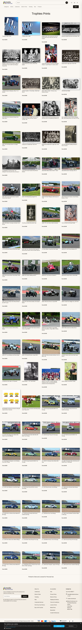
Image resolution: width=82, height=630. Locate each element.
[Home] (8, 2)
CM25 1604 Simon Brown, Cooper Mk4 (49, 301)
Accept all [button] (59, 626)
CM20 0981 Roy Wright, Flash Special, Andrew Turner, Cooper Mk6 (31, 328)
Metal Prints (53, 607)
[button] (28, 628)
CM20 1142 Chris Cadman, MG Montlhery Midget (10, 328)
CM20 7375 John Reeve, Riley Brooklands (50, 223)
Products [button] (40, 6)
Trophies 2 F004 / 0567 (6, 36)
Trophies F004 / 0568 (26, 36)
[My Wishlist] (71, 2)
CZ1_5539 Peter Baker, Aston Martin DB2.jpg (11, 539)
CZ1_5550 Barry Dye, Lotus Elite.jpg (49, 513)
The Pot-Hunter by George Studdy (68, 223)
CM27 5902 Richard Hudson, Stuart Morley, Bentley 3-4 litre (70, 197)
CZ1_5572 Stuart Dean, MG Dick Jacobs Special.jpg (30, 488)
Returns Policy (53, 597)
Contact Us (68, 589)
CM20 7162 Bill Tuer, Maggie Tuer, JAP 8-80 (70, 301)
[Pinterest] (73, 621)
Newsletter (52, 610)
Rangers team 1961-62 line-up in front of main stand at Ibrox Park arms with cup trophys (50, 37)
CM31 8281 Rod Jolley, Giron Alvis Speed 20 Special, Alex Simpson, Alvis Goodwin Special (31, 250)
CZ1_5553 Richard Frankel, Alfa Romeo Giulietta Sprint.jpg (29, 514)
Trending (30, 6)
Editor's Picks (24, 6)
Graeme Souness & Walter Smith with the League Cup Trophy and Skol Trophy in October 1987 (30, 118)
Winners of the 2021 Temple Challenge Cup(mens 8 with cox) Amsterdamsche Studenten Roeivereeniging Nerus (49, 382)
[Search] (66, 2)
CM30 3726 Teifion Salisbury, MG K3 (29, 275)
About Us (37, 589)
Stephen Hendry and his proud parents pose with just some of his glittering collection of (50, 118)
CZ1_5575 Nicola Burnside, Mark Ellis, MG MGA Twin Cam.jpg (30, 435)
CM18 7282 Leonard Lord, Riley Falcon (69, 327)
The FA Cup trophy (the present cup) (29, 223)
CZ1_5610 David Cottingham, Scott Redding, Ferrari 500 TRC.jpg (11, 462)
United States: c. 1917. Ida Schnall (28, 381)
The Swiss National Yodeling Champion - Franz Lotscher (69, 145)
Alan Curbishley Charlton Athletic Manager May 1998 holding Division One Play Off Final (70, 118)
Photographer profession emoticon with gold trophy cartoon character (11, 409)
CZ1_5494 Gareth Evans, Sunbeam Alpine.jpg (70, 564)
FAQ (51, 591)
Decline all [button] (71, 626)
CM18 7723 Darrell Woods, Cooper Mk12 (30, 355)
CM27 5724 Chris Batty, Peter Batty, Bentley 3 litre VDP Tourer (11, 302)
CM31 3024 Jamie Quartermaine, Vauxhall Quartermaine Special (10, 197)
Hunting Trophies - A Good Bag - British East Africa (30, 91)
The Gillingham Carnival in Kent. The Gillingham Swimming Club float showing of (10, 171)
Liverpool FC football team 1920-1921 (29, 144)
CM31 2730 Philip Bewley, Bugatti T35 (29, 196)
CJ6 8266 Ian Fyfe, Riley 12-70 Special (9, 381)
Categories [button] (6, 6)
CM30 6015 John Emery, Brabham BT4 (69, 249)
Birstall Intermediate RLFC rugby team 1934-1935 (50, 145)
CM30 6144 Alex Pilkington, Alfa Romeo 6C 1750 (50, 197)
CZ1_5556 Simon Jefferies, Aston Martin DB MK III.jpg (11, 514)
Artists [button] (11, 6)
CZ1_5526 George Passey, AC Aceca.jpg (69, 539)
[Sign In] (77, 2)
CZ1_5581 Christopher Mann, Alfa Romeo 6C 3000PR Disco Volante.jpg (70, 462)
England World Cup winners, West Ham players (29, 64)
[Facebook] (70, 621)
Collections (17, 6)
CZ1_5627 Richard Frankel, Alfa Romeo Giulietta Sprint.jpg (69, 409)
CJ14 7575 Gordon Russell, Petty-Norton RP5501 (30, 171)
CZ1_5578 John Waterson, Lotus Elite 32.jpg (10, 487)
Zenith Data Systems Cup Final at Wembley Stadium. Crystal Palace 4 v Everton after (50, 64)
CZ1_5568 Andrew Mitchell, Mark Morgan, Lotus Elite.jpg (70, 488)
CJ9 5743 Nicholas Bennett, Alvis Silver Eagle (11, 249)
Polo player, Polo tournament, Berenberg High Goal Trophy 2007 (31, 409)
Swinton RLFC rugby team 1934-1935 (69, 63)
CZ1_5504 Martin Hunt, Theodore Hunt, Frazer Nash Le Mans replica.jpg (31, 565)
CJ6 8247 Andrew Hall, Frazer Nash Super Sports (70, 356)
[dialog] (41, 626)
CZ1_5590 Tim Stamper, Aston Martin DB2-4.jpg (50, 462)
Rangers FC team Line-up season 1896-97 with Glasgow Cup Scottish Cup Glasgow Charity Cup (10, 64)
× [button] (80, 623)
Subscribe (25, 596)
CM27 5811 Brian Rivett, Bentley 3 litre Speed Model (31, 302)
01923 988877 (70, 591)
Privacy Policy (53, 594)
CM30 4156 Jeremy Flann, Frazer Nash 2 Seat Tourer (11, 276)
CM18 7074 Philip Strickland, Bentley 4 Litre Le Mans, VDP (51, 356)
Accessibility (53, 589)
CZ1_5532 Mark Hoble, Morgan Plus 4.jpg (30, 539)
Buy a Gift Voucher (39, 607)
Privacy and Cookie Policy (10, 627)
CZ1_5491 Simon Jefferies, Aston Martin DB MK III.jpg (11, 565)
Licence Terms (53, 604)
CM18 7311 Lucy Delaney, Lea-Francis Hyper (10, 355)
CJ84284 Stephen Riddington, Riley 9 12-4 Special (10, 91)
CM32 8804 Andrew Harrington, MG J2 (69, 170)
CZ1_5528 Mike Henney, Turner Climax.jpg (50, 539)
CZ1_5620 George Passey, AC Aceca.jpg (50, 434)
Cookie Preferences (54, 612)
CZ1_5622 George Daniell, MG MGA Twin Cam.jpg (50, 409)
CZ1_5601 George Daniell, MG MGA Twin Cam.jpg (30, 462)
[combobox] (41, 3)
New (35, 6)
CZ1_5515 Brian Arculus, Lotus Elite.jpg (49, 487)
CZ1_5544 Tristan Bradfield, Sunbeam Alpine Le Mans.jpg (70, 514)
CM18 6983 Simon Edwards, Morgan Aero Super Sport (10, 118)
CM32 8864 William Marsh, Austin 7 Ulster (50, 170)
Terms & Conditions (54, 602)
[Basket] (74, 2)
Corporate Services (39, 602)
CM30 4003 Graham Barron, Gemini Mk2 (69, 275)
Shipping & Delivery (54, 599)
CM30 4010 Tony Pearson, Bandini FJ (49, 275)
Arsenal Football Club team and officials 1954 (70, 36)
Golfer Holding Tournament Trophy (68, 381)
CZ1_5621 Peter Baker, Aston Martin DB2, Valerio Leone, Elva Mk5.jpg (10, 435)
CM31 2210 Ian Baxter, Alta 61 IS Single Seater (10, 145)
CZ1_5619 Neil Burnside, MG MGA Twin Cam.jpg (69, 435)
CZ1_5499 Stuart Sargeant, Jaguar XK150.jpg (50, 564)
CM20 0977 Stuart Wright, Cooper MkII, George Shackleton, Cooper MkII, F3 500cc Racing (50, 329)
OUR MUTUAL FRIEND (66, 90)
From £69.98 (4, 39)
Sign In (76, 6)
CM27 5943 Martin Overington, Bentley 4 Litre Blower (11, 224)
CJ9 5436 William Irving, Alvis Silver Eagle (50, 249)
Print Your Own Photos (40, 604)
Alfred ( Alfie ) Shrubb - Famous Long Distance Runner (49, 91)
